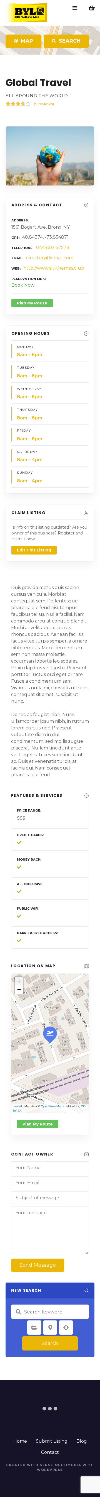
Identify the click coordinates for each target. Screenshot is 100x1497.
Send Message (37, 1265)
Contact (50, 1452)
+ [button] (19, 981)
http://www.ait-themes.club (53, 268)
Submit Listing (52, 1441)
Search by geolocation (66, 1327)
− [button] (19, 989)
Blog (81, 1441)
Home (20, 1441)
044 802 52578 (52, 247)
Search (50, 1343)
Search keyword (18, 1311)
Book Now (22, 285)
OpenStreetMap (51, 1106)
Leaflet (17, 1106)
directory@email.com (49, 257)
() (44, 104)
